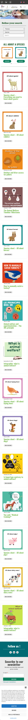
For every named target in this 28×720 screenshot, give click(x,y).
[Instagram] (10, 2)
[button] (25, 687)
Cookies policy (13, 718)
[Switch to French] (20, 2)
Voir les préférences (14, 714)
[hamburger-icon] (24, 7)
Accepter (14, 706)
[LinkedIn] (14, 652)
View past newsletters (9, 682)
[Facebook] (2, 2)
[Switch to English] (23, 2)
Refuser (14, 710)
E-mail (5, 672)
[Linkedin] (6, 2)
